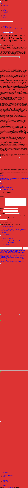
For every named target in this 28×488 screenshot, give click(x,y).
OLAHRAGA (5, 14)
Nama (1, 208)
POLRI (4, 17)
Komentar (2, 206)
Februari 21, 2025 (13, 43)
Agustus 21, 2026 (5, 244)
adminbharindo (4, 43)
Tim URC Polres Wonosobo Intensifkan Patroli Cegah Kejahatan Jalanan (12, 241)
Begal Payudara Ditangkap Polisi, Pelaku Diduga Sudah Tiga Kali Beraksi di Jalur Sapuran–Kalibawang (13, 231)
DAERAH (5, 6)
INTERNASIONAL (7, 11)
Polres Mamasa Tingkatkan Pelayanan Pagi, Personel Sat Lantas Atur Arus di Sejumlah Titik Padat (12, 251)
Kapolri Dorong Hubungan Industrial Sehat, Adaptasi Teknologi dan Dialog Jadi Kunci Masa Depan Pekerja (12, 260)
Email (1, 210)
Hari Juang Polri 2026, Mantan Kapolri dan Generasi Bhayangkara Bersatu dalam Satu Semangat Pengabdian (12, 258)
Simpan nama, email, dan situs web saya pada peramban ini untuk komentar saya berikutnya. (13, 216)
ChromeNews (10, 487)
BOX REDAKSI (6, 5)
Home (4, 9)
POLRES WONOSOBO (8, 32)
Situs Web (2, 213)
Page (4, 15)
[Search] (0, 20)
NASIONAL (5, 12)
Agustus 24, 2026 (5, 234)
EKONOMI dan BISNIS (8, 7)
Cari (1, 246)
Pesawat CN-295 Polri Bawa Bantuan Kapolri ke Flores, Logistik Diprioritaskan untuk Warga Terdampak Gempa (12, 253)
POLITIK (5, 16)
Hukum (4, 10)
